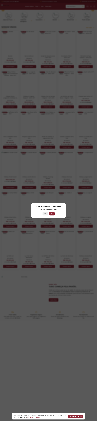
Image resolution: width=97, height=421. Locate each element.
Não (45, 213)
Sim (52, 213)
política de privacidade (33, 417)
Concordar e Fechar (76, 416)
